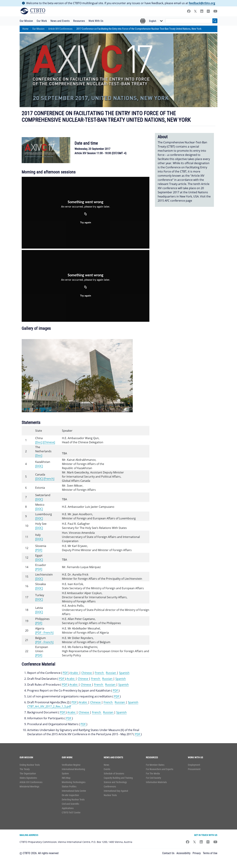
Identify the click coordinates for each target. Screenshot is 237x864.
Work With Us (95, 21)
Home (25, 28)
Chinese (86, 673)
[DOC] (39, 466)
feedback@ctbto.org (202, 3)
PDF (66, 673)
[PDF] (38, 550)
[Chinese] (49, 442)
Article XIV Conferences (60, 28)
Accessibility (183, 853)
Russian (111, 673)
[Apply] (214, 20)
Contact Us (168, 853)
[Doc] (38, 442)
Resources (79, 21)
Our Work (42, 21)
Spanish (124, 673)
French (99, 673)
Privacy (197, 853)
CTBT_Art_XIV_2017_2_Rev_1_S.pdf (49, 706)
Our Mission (26, 21)
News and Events (60, 21)
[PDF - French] (44, 632)
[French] (49, 479)
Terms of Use (210, 853)
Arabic (74, 673)
